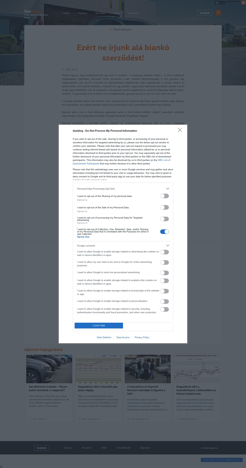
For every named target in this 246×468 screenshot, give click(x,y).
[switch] (164, 196)
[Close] (181, 131)
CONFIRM (99, 325)
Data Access (123, 337)
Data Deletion (104, 337)
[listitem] (123, 188)
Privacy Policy (142, 337)
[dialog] (123, 234)
